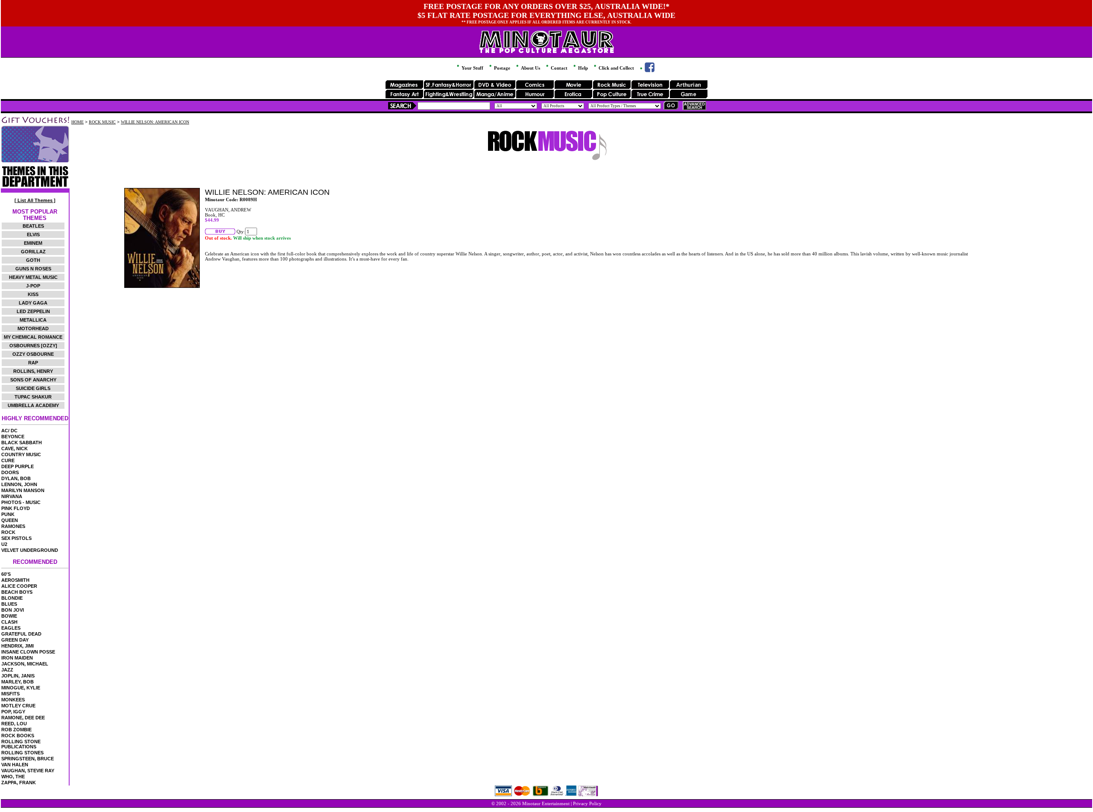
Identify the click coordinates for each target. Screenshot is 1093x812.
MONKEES (13, 699)
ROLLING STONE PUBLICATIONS (21, 744)
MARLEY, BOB (17, 681)
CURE (8, 460)
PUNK (8, 514)
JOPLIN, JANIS (18, 675)
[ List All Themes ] (35, 200)
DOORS (10, 472)
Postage (501, 67)
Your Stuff (471, 67)
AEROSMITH (15, 580)
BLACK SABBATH (21, 442)
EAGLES (10, 627)
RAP (33, 362)
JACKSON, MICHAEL (24, 663)
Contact (558, 67)
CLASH (9, 621)
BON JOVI (12, 610)
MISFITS (10, 693)
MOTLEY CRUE (18, 705)
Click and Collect (615, 67)
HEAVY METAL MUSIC (33, 277)
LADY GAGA (33, 302)
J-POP (33, 285)
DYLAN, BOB (16, 478)
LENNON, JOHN (19, 484)
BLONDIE (12, 598)
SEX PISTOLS (16, 538)
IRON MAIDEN (17, 657)
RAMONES (13, 526)
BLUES (9, 604)
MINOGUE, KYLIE (20, 687)
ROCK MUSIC (102, 122)
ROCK (8, 532)
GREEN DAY (15, 639)
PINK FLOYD (15, 508)
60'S (6, 574)
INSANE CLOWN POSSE (28, 651)
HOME (77, 122)
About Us (530, 67)
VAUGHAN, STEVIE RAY (27, 770)
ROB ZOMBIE (16, 729)
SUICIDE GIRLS (33, 388)
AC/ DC (9, 430)
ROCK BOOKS (17, 735)
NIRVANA (11, 496)
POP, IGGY (13, 711)
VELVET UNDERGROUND (29, 550)
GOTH (33, 260)
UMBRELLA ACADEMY (33, 405)
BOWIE (9, 616)
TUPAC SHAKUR (33, 396)
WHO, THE (13, 776)
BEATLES (33, 226)
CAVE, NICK (14, 448)
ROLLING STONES (22, 752)
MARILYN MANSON (22, 490)
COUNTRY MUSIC (21, 454)
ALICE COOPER (19, 586)
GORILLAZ (33, 251)
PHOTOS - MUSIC (21, 502)
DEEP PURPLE (17, 466)
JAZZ (7, 669)
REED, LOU (14, 723)
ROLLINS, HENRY (33, 371)
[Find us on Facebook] (646, 70)
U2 (4, 544)
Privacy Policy (587, 803)
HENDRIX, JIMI (17, 645)
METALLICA (33, 319)
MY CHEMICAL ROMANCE (33, 337)
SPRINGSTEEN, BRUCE (27, 758)
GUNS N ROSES (33, 268)
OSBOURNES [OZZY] (33, 345)
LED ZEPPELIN (33, 311)
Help (582, 67)
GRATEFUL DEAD (21, 633)
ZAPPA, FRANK (18, 782)
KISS (33, 294)
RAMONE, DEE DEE (23, 717)
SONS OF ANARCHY (33, 379)
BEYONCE (12, 436)
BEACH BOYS (16, 592)
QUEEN (9, 520)
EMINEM (33, 243)
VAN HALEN (14, 764)
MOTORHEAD (33, 328)
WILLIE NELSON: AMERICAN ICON (155, 122)
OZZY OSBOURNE (33, 354)
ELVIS (33, 234)
